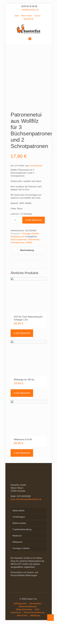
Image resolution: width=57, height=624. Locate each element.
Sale (17, 15)
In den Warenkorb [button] (22, 333)
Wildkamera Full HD (23, 439)
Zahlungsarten (20, 603)
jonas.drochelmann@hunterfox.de (26, 499)
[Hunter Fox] (28, 28)
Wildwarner (17, 542)
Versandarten (35, 603)
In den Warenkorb (33, 220)
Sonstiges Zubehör (30, 233)
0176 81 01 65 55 (29, 6)
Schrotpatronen (18, 242)
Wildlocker (17, 536)
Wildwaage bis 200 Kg (24, 379)
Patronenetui (33, 239)
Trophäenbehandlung (21, 529)
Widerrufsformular (24, 609)
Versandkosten (36, 166)
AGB (37, 609)
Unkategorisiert (17, 236)
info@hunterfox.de (30, 9)
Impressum (16, 612)
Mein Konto (26, 15)
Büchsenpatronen (19, 239)
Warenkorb (28, 19)
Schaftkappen (18, 517)
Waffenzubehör (19, 523)
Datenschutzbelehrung (34, 612)
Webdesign (35, 615)
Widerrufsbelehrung (27, 606)
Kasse (37, 15)
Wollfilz (29, 242)
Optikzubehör (18, 510)
